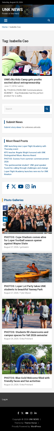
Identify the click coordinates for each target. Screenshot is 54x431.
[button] (4, 224)
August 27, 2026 (11, 247)
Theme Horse (30, 423)
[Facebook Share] (5, 207)
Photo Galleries (14, 200)
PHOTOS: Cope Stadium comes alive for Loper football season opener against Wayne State (25, 240)
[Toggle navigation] (5, 20)
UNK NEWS (12, 9)
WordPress (36, 426)
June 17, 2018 (10, 86)
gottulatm (24, 247)
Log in (5, 399)
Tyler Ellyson (25, 293)
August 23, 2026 (11, 385)
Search (47, 109)
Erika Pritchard (26, 339)
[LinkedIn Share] (5, 219)
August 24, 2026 (11, 339)
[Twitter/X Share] (5, 213)
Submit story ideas (12, 127)
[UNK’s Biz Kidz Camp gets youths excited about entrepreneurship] (27, 61)
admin (21, 86)
